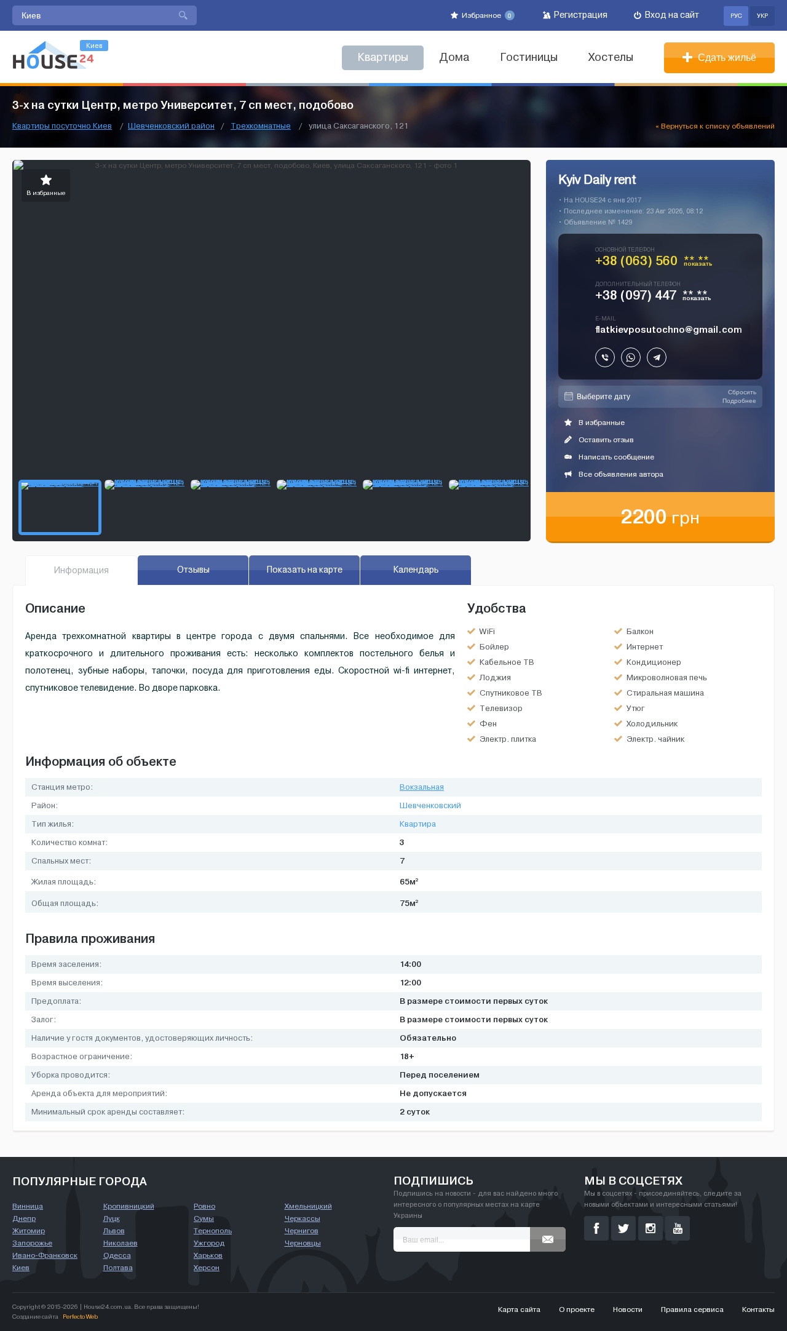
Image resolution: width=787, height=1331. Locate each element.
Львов (114, 1231)
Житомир (28, 1231)
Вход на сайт (671, 15)
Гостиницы (529, 57)
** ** (698, 263)
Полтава (118, 1268)
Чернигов (301, 1231)
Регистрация (579, 15)
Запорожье (32, 1243)
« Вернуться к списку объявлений (715, 126)
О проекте (577, 1309)
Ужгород (209, 1243)
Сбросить (742, 392)
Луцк (111, 1218)
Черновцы (303, 1243)
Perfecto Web (80, 1317)
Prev (22, 317)
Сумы (204, 1218)
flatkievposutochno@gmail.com (668, 329)
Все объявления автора (620, 474)
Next (521, 317)
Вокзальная (422, 787)
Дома (454, 57)
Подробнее (739, 400)
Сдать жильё (725, 57)
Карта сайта (519, 1309)
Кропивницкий (128, 1206)
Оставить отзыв (605, 440)
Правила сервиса (692, 1309)
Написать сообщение (615, 457)
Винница (27, 1206)
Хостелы (610, 57)
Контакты (758, 1309)
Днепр (24, 1218)
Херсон (206, 1268)
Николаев (120, 1243)
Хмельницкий (308, 1206)
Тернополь (213, 1231)
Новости (628, 1309)
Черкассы (302, 1218)
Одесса (117, 1255)
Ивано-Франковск (44, 1255)
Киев (21, 1268)
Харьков (208, 1255)
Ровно (204, 1206)
